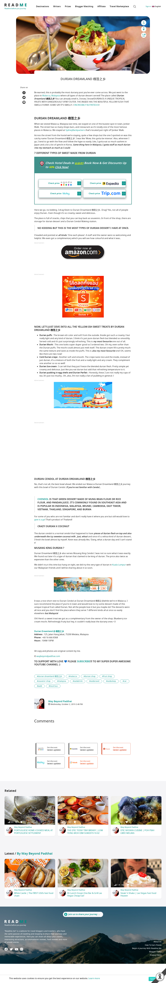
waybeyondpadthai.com (48, 656)
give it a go (39, 519)
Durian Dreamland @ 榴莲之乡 (49, 631)
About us (157, 941)
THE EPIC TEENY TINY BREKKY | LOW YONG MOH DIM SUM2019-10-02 (85, 832)
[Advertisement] (83, 449)
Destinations (42, 6)
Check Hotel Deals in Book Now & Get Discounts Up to (85, 165)
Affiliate (101, 6)
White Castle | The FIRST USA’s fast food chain (33, 894)
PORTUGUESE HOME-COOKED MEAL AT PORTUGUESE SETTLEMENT (33, 832)
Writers (57, 6)
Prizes (68, 6)
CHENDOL (43, 499)
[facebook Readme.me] (6, 949)
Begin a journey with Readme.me (146, 948)
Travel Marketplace (119, 6)
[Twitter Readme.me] (11, 949)
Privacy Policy (155, 955)
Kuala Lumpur (119, 564)
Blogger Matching (84, 6)
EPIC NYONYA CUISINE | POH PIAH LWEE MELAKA (137, 832)
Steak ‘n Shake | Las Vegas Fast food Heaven (138, 894)
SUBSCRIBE (83, 661)
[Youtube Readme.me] (16, 949)
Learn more (94, 978)
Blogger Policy (155, 951)
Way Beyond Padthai (23, 827)
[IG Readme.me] (21, 949)
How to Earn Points (153, 945)
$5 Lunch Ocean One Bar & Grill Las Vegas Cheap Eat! (84, 894)
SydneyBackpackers (75, 130)
